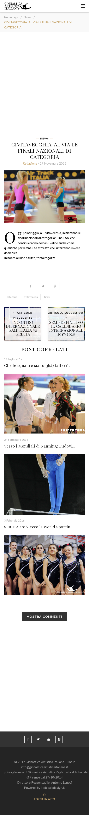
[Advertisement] (44, 86)
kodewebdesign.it (53, 787)
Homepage (11, 17)
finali (47, 296)
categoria (12, 296)
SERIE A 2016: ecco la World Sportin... (38, 526)
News (27, 17)
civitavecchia (31, 296)
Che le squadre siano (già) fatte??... (37, 365)
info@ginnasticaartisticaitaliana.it (44, 767)
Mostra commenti (45, 616)
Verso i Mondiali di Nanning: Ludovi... (39, 446)
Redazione (30, 163)
